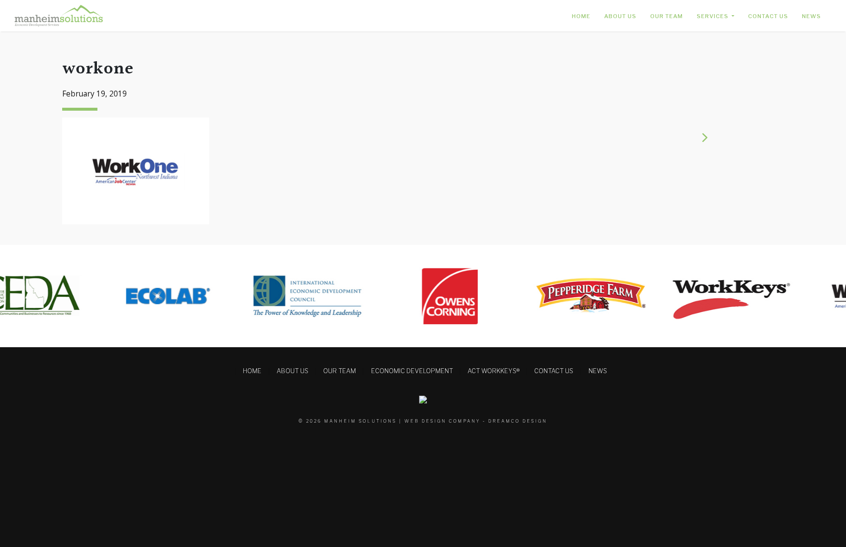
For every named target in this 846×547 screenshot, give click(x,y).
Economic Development (412, 371)
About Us (620, 16)
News (811, 16)
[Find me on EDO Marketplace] (423, 399)
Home (581, 16)
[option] (157, 296)
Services (713, 16)
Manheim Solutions (360, 421)
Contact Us (768, 16)
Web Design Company (442, 421)
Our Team (666, 16)
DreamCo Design (517, 421)
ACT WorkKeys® (493, 371)
